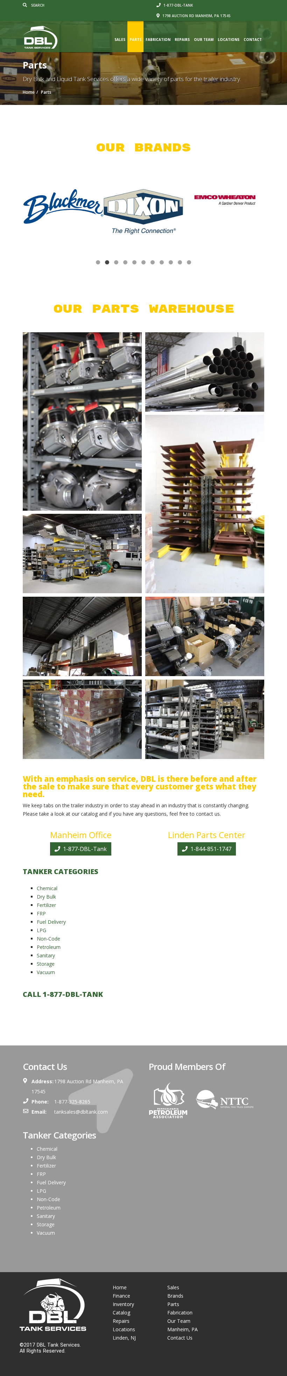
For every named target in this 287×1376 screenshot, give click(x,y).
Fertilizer (46, 905)
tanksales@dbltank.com (81, 1111)
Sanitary (46, 955)
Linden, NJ (124, 1337)
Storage (46, 963)
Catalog (121, 1312)
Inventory (123, 1304)
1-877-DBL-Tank (84, 849)
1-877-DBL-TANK (177, 5)
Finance (121, 1295)
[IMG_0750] (82, 719)
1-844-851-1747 (210, 849)
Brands (175, 1295)
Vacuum (46, 972)
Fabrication (158, 39)
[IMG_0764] (204, 719)
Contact (253, 39)
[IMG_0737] (82, 636)
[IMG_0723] (82, 421)
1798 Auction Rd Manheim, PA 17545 (196, 15)
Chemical (47, 888)
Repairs (182, 39)
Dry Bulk (46, 896)
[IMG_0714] (204, 372)
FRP (41, 913)
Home (120, 1287)
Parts (135, 39)
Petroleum (49, 947)
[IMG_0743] (204, 636)
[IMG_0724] (82, 553)
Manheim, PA (182, 1329)
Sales (119, 39)
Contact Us (179, 1337)
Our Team (204, 39)
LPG (41, 930)
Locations (228, 39)
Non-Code (48, 938)
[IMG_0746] (204, 504)
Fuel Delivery (51, 921)
